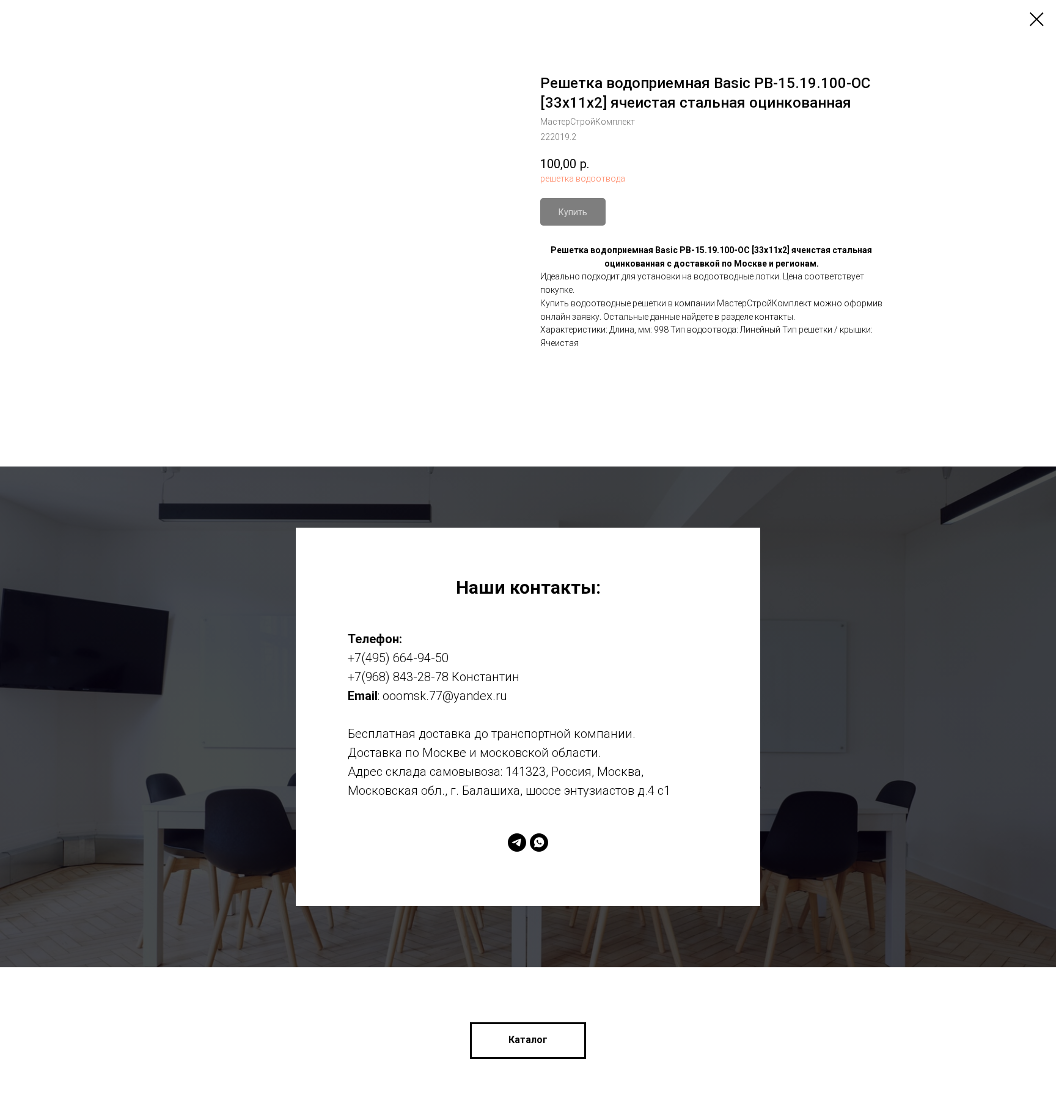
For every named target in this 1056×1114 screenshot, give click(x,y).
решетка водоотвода (582, 178)
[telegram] (517, 842)
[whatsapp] (539, 842)
